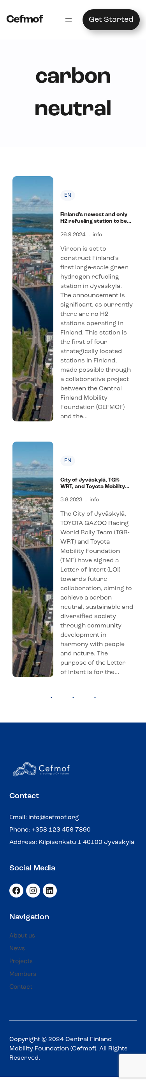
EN (67, 194)
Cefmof (24, 19)
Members (22, 974)
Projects (21, 961)
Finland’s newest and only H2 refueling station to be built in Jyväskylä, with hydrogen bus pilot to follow (93, 218)
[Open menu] (68, 19)
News (17, 948)
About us (22, 935)
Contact (20, 986)
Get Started (111, 20)
